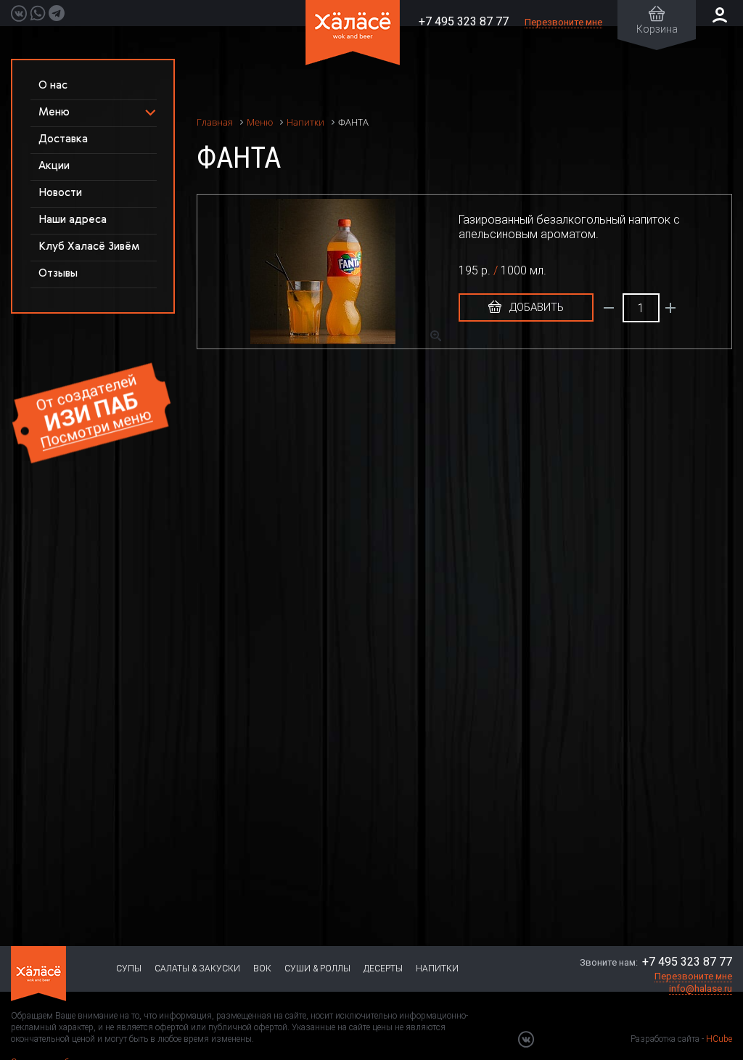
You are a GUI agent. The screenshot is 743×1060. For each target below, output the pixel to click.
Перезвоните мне (563, 22)
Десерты (383, 968)
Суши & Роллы (317, 968)
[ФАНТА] (330, 271)
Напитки (437, 968)
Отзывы (58, 273)
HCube (719, 1039)
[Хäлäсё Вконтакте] (526, 1039)
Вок (262, 968)
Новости (60, 192)
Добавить (535, 307)
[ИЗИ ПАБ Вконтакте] (19, 13)
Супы (128, 968)
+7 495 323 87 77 (464, 21)
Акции (54, 165)
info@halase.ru (700, 988)
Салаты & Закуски (197, 968)
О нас (52, 85)
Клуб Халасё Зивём (88, 246)
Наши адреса (72, 219)
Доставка (63, 139)
